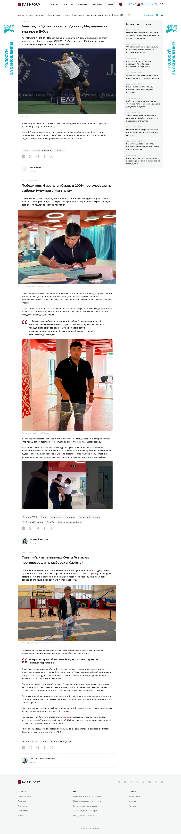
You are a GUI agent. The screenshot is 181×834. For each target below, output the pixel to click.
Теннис (60, 150)
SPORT (110, 4)
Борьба (50, 522)
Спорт (26, 150)
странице (94, 573)
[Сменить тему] (122, 4)
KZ (130, 4)
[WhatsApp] (31, 157)
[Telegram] (38, 157)
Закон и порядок (55, 15)
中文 (147, 4)
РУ (138, 4)
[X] (52, 157)
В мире (21, 815)
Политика (22, 801)
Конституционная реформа (98, 15)
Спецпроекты (78, 15)
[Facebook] (45, 157)
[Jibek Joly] (149, 15)
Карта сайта (134, 796)
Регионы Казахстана (89, 517)
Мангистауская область (70, 522)
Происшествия (24, 796)
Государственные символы (85, 806)
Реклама (132, 806)
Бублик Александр (42, 150)
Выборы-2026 (118, 15)
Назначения (40, 15)
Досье (67, 15)
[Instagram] (23, 157)
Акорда (29, 15)
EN (142, 4)
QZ (134, 4)
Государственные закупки (85, 815)
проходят (67, 717)
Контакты (133, 801)
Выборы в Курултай (33, 522)
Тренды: (21, 15)
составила (50, 732)
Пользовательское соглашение (87, 796)
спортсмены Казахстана (62, 517)
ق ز (151, 4)
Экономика (23, 811)
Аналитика (97, 4)
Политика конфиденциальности (87, 801)
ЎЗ (156, 4)
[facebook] (137, 782)
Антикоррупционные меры (85, 811)
